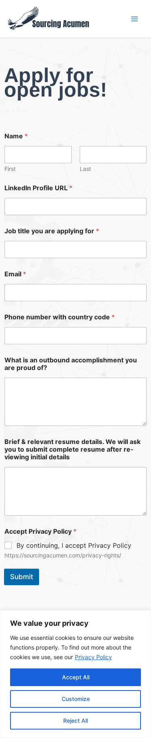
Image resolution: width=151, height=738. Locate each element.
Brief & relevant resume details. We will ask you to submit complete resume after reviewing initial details (72, 449)
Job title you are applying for (51, 231)
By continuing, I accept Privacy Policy (74, 545)
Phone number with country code (59, 317)
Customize (76, 698)
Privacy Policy (93, 657)
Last (85, 168)
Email (15, 274)
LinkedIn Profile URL (38, 188)
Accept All (75, 677)
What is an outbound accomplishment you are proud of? (70, 364)
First (10, 168)
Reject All (75, 720)
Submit (21, 577)
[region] (75, 674)
